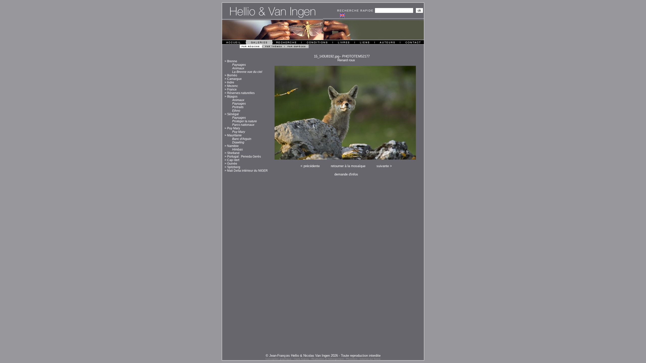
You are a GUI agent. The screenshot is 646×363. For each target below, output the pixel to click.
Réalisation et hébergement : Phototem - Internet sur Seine (346, 358)
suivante (382, 166)
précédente (312, 166)
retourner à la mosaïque (348, 166)
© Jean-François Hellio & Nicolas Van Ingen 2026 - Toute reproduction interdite (323, 355)
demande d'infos (346, 174)
